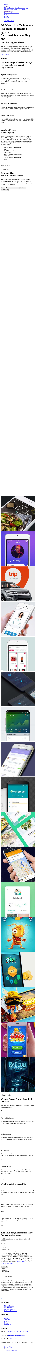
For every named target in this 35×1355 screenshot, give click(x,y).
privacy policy (21, 1261)
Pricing (6, 16)
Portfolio (6, 14)
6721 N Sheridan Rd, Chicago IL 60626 (18, 1331)
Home (6, 4)
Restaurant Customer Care (11, 13)
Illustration (22, 187)
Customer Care (8, 11)
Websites (8, 187)
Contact (6, 18)
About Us (7, 1319)
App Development (9, 1309)
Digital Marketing (9, 8)
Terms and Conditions (10, 1350)
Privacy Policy (8, 1347)
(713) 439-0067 (9, 21)
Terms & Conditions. (7, 1263)
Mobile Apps (4, 189)
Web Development (20, 8)
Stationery (15, 187)
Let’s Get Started (5, 55)
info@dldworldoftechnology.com (16, 1335)
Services (6, 6)
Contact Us (7, 1324)
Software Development (18, 9)
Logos (3, 187)
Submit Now (4, 1266)
